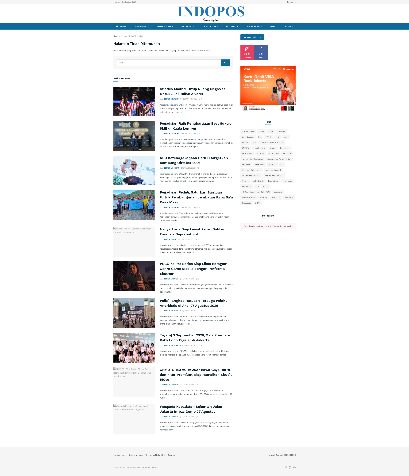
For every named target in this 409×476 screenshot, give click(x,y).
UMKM (257, 203)
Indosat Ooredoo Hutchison (272, 142)
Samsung (278, 192)
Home (123, 26)
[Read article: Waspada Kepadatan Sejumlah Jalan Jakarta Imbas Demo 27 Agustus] (134, 419)
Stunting (263, 197)
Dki (259, 137)
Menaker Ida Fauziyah (252, 170)
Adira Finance (248, 131)
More (288, 26)
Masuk (292, 2)
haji (277, 137)
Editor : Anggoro (171, 133)
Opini (273, 26)
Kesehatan (259, 164)
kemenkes (287, 153)
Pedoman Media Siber (155, 455)
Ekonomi (187, 26)
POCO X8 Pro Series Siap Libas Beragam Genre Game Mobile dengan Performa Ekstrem (194, 269)
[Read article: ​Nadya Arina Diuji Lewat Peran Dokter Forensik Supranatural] (134, 242)
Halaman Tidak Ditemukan (132, 36)
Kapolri (273, 148)
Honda (286, 137)
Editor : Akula (170, 239)
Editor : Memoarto (172, 99)
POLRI (265, 186)
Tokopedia (246, 203)
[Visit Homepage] (211, 14)
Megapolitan (165, 26)
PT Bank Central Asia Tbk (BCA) (256, 192)
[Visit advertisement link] (268, 89)
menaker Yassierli (274, 170)
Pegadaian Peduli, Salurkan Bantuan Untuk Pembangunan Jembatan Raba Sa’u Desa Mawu (196, 197)
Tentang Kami (119, 455)
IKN (254, 142)
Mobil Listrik (258, 181)
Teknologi (209, 26)
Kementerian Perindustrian (279, 159)
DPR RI (268, 137)
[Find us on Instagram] (119, 13)
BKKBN (261, 131)
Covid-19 (281, 131)
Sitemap (171, 455)
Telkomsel (276, 197)
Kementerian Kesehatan (252, 159)
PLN (257, 186)
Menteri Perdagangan (251, 175)
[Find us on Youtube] (125, 13)
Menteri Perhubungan (274, 175)
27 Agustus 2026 (189, 133)
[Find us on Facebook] (114, 13)
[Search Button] (225, 62)
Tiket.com (288, 197)
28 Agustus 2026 (190, 99)
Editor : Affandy (171, 279)
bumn (270, 131)
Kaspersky (284, 148)
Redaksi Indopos (136, 455)
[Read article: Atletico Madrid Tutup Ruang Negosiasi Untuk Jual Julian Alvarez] (134, 101)
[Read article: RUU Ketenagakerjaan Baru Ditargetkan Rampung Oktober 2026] (134, 170)
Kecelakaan (247, 153)
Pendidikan (273, 181)
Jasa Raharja (259, 148)
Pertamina (246, 186)
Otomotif (232, 26)
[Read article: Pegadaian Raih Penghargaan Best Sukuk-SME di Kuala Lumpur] (134, 136)
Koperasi (272, 164)
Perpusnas (287, 181)
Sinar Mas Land (249, 197)
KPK (282, 164)
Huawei (245, 142)
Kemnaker (246, 164)
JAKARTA (246, 148)
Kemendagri (273, 153)
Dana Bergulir (248, 137)
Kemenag (260, 153)
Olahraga (253, 26)
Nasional (141, 26)
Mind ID (245, 181)
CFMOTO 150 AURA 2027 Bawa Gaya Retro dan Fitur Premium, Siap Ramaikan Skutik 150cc (196, 375)
